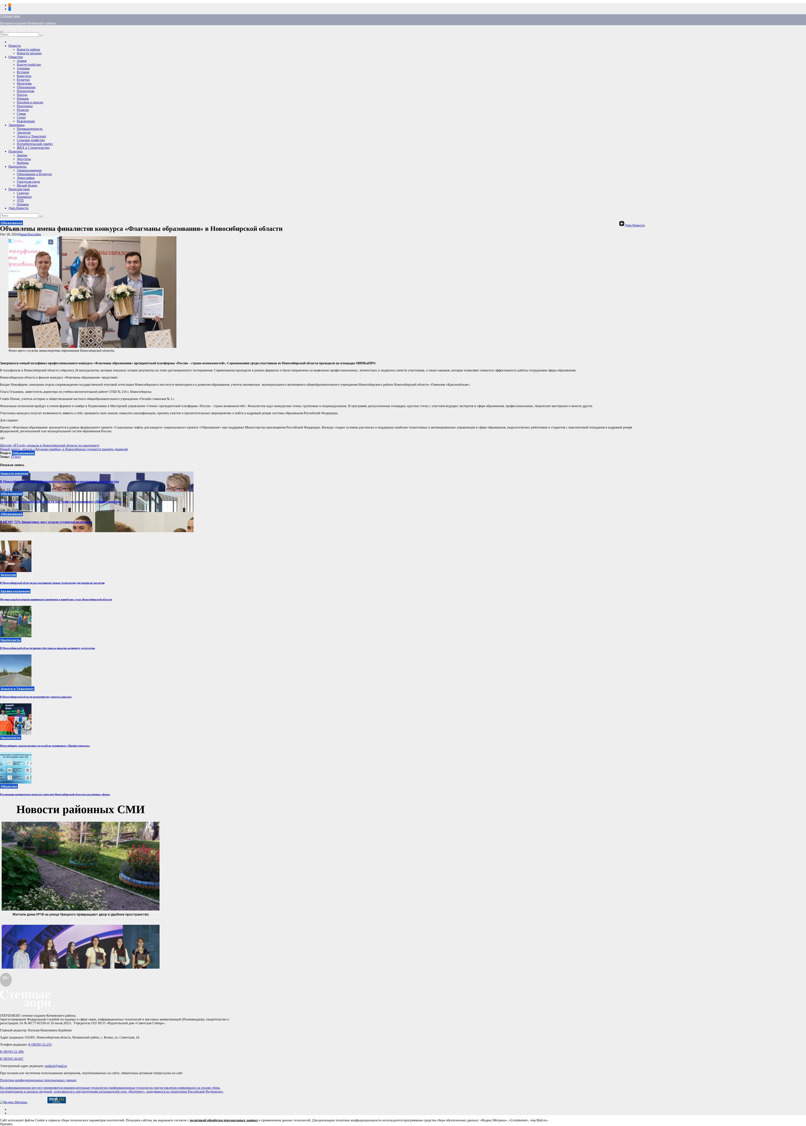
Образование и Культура (34, 174)
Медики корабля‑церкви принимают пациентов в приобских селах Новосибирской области (56, 599)
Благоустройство (29, 64)
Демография (25, 178)
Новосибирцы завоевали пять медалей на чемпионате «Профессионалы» (45, 745)
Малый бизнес (27, 185)
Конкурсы (24, 76)
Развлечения (26, 121)
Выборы (23, 163)
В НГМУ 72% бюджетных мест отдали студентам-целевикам (46, 522)
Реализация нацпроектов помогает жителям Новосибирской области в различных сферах (55, 794)
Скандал (23, 193)
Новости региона (29, 53)
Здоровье (23, 68)
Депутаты (24, 159)
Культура (23, 79)
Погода (22, 95)
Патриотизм (25, 91)
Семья (21, 113)
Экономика (16, 125)
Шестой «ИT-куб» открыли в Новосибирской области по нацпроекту (49, 445)
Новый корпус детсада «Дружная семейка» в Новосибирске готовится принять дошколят (64, 449)
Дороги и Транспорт (31, 136)
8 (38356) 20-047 (11, 1059)
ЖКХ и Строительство (33, 147)
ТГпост (15, 456)
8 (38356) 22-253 (40, 1044)
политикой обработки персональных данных (224, 1120)
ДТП (20, 200)
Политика (15, 151)
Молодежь (24, 83)
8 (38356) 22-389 (11, 1051)
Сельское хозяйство (31, 140)
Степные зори (10, 16)
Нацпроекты (17, 166)
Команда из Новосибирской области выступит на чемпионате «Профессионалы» (61, 501)
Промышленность (30, 129)
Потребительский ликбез (35, 144)
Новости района (28, 49)
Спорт (21, 117)
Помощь (23, 98)
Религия (23, 110)
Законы (22, 155)
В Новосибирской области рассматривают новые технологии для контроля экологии (52, 582)
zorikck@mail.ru (56, 1066)
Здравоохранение (29, 170)
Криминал (24, 197)
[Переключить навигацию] (1, 31)
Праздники (25, 106)
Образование (26, 87)
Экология (23, 132)
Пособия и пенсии (30, 102)
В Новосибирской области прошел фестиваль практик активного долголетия (47, 648)
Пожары (23, 204)
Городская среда (28, 181)
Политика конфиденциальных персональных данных (38, 1080)
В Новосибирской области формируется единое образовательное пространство (59, 481)
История (23, 72)
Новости (14, 45)
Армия (21, 61)
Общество (15, 57)
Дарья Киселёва (29, 234)
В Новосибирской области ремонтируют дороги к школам (36, 696)
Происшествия (19, 189)
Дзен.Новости (18, 208)
